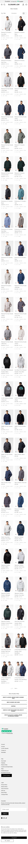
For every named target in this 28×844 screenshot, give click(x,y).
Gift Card (3, 790)
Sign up (5, 813)
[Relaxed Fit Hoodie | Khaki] (21, 135)
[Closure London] (14, 4)
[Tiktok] (6, 818)
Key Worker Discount (5, 772)
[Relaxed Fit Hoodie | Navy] (21, 51)
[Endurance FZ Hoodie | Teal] (21, 192)
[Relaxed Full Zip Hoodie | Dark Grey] (7, 107)
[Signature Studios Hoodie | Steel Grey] (21, 556)
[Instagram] (4, 818)
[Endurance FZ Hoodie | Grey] (7, 248)
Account (3, 746)
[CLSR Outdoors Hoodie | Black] (21, 388)
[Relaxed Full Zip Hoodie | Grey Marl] (7, 79)
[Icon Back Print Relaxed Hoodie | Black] (7, 360)
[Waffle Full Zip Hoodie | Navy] (7, 417)
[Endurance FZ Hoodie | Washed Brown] (21, 220)
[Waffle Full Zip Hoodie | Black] (21, 417)
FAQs (2, 768)
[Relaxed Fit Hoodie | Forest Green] (21, 163)
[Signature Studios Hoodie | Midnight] (7, 584)
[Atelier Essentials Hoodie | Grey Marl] (7, 527)
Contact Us (3, 750)
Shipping (3, 762)
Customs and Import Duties (7, 766)
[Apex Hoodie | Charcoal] (21, 473)
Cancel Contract (6, 775)
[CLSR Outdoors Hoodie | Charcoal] (7, 388)
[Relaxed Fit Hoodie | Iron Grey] (7, 499)
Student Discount (4, 770)
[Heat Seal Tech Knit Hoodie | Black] (21, 612)
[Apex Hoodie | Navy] (7, 473)
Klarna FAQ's (4, 792)
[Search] (5, 4)
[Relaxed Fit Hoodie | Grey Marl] (7, 23)
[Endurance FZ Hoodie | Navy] (21, 248)
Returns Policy (4, 786)
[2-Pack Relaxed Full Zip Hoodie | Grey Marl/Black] (21, 640)
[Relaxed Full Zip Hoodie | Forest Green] (7, 163)
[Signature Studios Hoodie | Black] (7, 556)
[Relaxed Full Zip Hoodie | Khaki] (7, 135)
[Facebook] (1, 818)
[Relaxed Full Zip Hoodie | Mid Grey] (7, 332)
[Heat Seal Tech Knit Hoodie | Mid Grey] (7, 640)
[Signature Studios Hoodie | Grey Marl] (21, 584)
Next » (16, 688)
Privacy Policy (4, 784)
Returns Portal (4, 764)
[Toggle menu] (1, 4)
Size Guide (3, 761)
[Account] (23, 4)
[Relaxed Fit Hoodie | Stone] (7, 276)
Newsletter (3, 752)
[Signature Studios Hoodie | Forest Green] (7, 612)
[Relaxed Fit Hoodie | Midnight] (21, 499)
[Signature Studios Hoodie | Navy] (21, 527)
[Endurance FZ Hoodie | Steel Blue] (7, 220)
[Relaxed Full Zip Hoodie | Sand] (7, 304)
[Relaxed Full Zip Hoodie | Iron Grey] (21, 304)
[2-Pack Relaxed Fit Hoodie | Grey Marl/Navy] (21, 668)
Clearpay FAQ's (4, 794)
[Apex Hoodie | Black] (21, 445)
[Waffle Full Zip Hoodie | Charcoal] (7, 445)
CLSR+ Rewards (4, 748)
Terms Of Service (4, 788)
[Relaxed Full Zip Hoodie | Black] (21, 79)
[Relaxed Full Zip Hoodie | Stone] (21, 332)
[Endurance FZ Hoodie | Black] (7, 192)
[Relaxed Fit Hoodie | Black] (21, 23)
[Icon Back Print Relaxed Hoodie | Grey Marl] (21, 360)
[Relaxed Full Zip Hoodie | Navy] (21, 107)
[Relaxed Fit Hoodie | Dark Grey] (7, 51)
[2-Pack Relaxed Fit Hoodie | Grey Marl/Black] (7, 668)
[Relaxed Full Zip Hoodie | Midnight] (21, 276)
